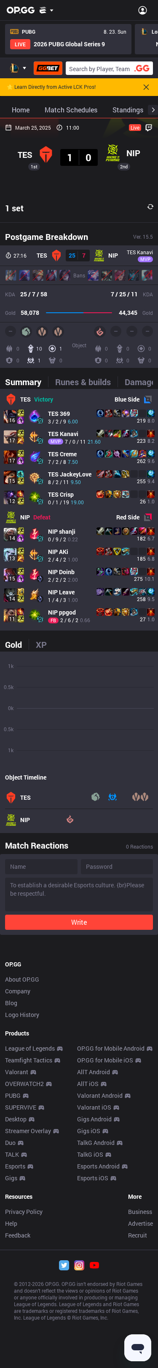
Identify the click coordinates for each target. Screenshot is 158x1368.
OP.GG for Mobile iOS (105, 1060)
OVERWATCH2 (24, 1084)
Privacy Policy (24, 1212)
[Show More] (46, 10)
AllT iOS (88, 1084)
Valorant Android (100, 1095)
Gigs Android (94, 1119)
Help (11, 1223)
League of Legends (30, 1048)
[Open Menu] (142, 10)
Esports (15, 1166)
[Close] (146, 87)
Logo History (22, 1015)
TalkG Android (96, 1143)
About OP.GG (22, 979)
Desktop (16, 1119)
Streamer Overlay (28, 1131)
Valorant (16, 1072)
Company (17, 991)
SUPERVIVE (20, 1107)
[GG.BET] (48, 68)
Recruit (137, 1235)
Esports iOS (92, 1178)
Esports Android (98, 1166)
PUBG (13, 1095)
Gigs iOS (88, 1131)
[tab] (26, 381)
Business (140, 1212)
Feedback (17, 1235)
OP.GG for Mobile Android (111, 1048)
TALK (12, 1154)
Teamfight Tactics (28, 1060)
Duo (10, 1143)
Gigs (11, 1178)
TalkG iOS (90, 1154)
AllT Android (93, 1072)
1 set (14, 207)
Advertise (140, 1223)
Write (79, 922)
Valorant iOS (94, 1107)
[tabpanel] (79, 509)
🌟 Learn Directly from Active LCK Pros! (51, 87)
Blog (11, 1003)
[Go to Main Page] (21, 10)
